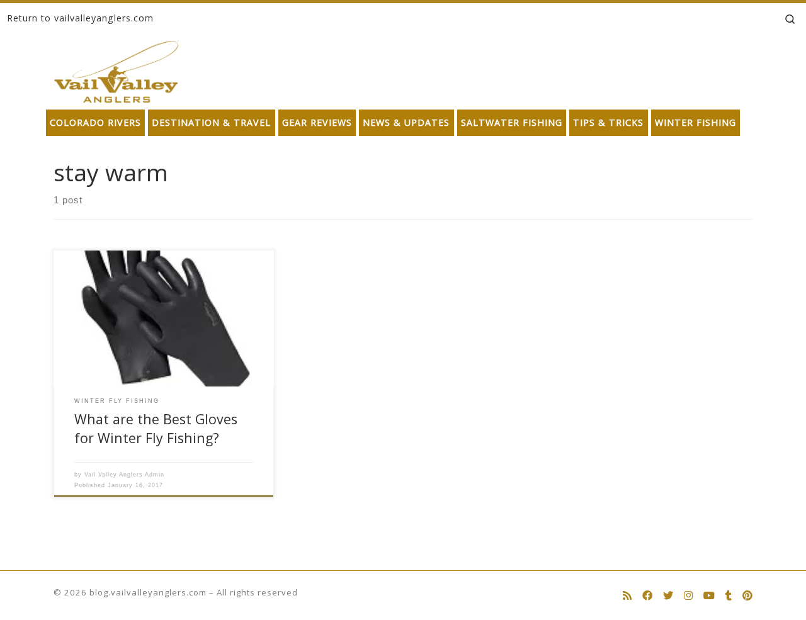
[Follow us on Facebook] (647, 596)
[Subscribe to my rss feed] (627, 596)
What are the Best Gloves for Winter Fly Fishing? (155, 428)
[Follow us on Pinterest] (747, 596)
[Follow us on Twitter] (668, 596)
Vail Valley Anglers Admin (124, 474)
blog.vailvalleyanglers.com (148, 592)
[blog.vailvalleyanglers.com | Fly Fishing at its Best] (116, 69)
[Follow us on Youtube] (709, 596)
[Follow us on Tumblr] (728, 596)
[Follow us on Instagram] (688, 596)
